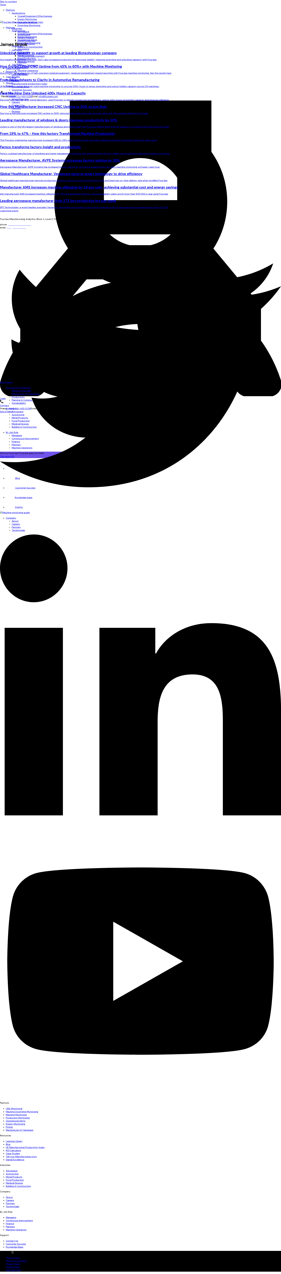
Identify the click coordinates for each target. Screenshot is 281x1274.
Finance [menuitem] (10, 1223)
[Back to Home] (21, 22)
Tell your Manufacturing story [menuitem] (21, 1156)
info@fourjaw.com (48, 96)
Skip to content (8, 1)
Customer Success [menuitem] (22, 89)
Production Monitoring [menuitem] (18, 1117)
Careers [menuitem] (10, 1200)
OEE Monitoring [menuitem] (14, 1108)
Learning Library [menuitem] (14, 1141)
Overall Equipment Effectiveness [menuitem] (35, 16)
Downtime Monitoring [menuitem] (29, 25)
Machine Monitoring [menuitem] (16, 1114)
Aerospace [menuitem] (23, 49)
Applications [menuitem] (18, 13)
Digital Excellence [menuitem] (15, 1159)
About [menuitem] (9, 82)
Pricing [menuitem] (9, 1127)
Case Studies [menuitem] (13, 76)
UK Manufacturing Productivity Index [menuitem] (25, 1147)
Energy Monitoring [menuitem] (27, 19)
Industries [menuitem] (17, 28)
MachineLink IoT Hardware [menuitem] (19, 1130)
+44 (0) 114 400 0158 (20, 96)
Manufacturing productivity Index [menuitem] (29, 83)
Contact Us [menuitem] (12, 1240)
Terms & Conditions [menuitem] (16, 1260)
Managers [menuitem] (11, 1217)
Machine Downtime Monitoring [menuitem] (22, 1111)
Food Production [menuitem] (15, 1180)
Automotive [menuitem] (12, 1173)
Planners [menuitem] (10, 1226)
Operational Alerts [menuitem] (27, 39)
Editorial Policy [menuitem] (13, 1270)
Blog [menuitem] (8, 1144)
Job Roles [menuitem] (17, 49)
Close (3, 4)
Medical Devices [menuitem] (26, 61)
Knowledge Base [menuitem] (14, 1247)
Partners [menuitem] (10, 1203)
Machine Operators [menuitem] (28, 70)
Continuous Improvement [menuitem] (19, 1220)
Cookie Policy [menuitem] (13, 1267)
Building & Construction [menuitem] (30, 46)
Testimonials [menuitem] (12, 1206)
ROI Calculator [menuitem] (13, 1150)
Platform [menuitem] (10, 10)
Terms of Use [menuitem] (13, 1257)
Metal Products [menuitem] (26, 55)
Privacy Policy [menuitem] (13, 1264)
